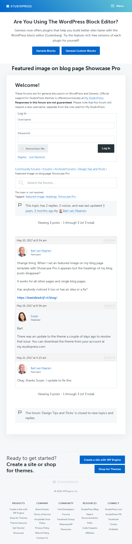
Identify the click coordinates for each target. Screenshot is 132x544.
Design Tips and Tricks (91, 169)
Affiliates (89, 533)
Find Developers (66, 509)
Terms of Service (42, 514)
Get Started (18, 528)
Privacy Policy (42, 528)
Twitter (113, 524)
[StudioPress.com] (19, 6)
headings (51, 196)
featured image (35, 196)
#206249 (109, 240)
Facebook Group (66, 519)
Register (22, 157)
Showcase (18, 533)
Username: (25, 119)
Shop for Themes (110, 469)
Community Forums (27, 169)
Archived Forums (65, 169)
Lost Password (37, 157)
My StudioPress (93, 98)
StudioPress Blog (89, 509)
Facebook (113, 519)
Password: (24, 133)
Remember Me (35, 148)
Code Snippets (89, 528)
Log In (106, 148)
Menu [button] (120, 6)
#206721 (109, 305)
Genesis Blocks (46, 50)
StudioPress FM (113, 514)
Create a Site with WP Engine (18, 511)
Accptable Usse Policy (42, 521)
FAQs (89, 523)
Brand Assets (42, 509)
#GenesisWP (66, 524)
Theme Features (18, 523)
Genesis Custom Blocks (81, 50)
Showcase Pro (67, 196)
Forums (47, 169)
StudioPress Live (113, 509)
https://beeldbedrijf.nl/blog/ (37, 298)
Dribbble (113, 529)
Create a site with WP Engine (102, 459)
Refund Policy (42, 533)
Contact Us (42, 538)
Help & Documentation (89, 516)
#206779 (109, 357)
